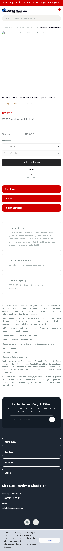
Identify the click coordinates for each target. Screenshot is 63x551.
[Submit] (52, 419)
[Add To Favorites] (31, 172)
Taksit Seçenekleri (13, 207)
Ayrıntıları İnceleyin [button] (11, 547)
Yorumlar (8, 198)
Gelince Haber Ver (31, 162)
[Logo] (15, 11)
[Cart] (58, 11)
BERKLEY (26, 130)
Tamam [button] (49, 540)
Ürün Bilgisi (10, 189)
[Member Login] (53, 11)
